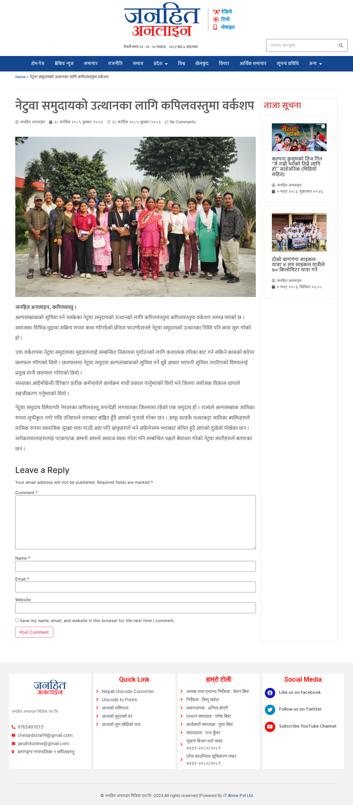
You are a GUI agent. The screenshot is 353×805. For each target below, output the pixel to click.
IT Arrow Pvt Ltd (238, 795)
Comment (26, 492)
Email (22, 579)
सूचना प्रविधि (288, 64)
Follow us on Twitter (300, 709)
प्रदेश (158, 64)
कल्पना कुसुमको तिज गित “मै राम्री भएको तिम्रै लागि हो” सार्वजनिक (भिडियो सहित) (297, 167)
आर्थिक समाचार (253, 64)
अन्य (313, 64)
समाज (138, 64)
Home (20, 77)
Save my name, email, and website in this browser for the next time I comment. (97, 620)
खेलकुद (202, 64)
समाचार (91, 64)
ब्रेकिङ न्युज (64, 64)
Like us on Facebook (300, 692)
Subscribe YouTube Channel (307, 726)
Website (23, 600)
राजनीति (115, 64)
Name (22, 558)
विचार (224, 64)
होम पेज (37, 64)
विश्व (181, 64)
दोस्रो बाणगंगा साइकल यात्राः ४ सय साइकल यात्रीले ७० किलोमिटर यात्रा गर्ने (298, 264)
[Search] (340, 45)
